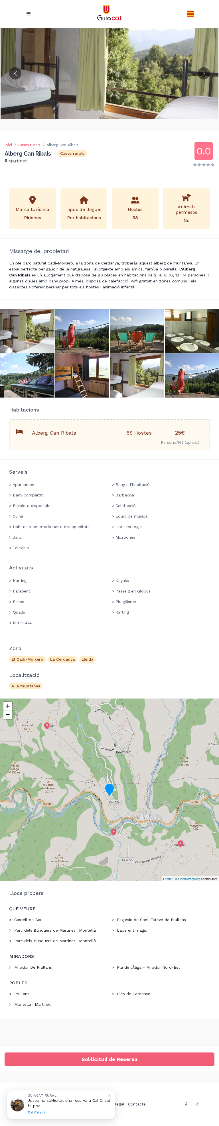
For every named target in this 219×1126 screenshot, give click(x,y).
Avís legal (115, 1104)
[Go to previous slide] (15, 73)
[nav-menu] (28, 14)
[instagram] (197, 1104)
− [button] (8, 714)
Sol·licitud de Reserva (109, 1059)
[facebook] (185, 1104)
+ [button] (8, 706)
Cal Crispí (36, 1112)
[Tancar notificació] (109, 1095)
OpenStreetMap (189, 878)
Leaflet (168, 878)
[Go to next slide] (204, 73)
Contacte (137, 1104)
